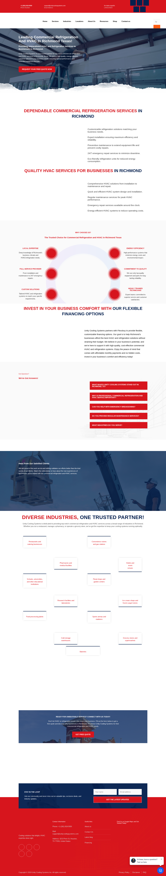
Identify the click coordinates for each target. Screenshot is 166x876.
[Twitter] (139, 3)
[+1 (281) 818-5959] (17, 6)
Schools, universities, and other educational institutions (35, 581)
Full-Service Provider (30, 269)
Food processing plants (34, 617)
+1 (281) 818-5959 (26, 5)
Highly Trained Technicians (135, 289)
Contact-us (126, 21)
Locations (79, 21)
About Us (91, 21)
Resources (104, 21)
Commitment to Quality (135, 269)
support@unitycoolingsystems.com (54, 5)
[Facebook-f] (133, 3)
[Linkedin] (143, 9)
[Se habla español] (99, 6)
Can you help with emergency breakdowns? (113, 407)
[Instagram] (136, 9)
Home (45, 21)
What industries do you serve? (107, 425)
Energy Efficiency (135, 248)
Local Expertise (30, 248)
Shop (115, 21)
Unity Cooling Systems (104, 724)
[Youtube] (146, 3)
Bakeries (83, 652)
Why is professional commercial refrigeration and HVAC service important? (117, 397)
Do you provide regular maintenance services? (115, 416)
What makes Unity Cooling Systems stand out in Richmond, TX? (115, 385)
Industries (67, 21)
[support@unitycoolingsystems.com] (39, 6)
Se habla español (109, 5)
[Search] (156, 27)
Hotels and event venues (130, 565)
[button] (118, 385)
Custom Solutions (30, 289)
